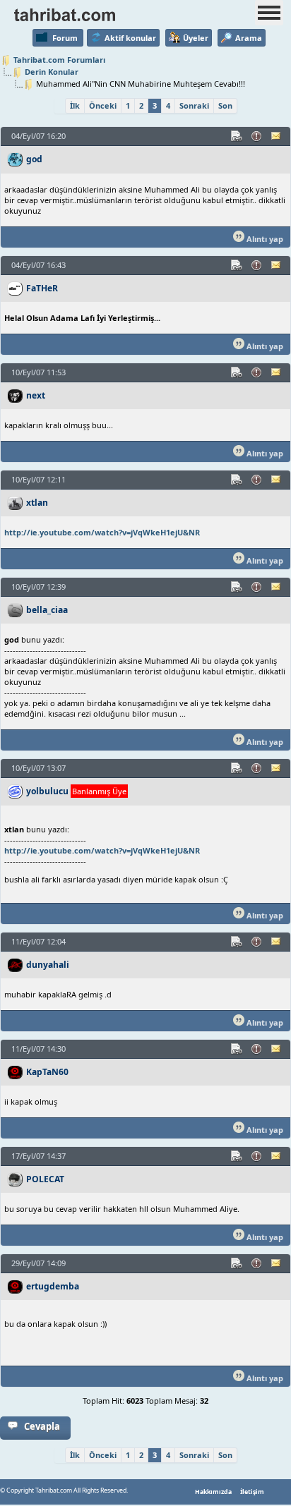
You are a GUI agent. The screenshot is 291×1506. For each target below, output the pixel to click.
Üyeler (195, 37)
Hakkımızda (213, 1492)
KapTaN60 (47, 1072)
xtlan (37, 503)
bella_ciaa (47, 610)
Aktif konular (130, 37)
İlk (75, 105)
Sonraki (194, 105)
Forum (65, 37)
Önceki (103, 105)
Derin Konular (51, 71)
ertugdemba (52, 1286)
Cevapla (42, 1426)
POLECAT (45, 1179)
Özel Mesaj (277, 136)
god (34, 159)
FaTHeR (42, 288)
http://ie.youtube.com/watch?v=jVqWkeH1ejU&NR (102, 532)
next (35, 395)
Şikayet (257, 136)
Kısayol (237, 136)
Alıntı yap (263, 238)
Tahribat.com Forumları (59, 59)
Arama (248, 37)
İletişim (252, 1492)
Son (225, 105)
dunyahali (47, 965)
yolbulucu (47, 791)
